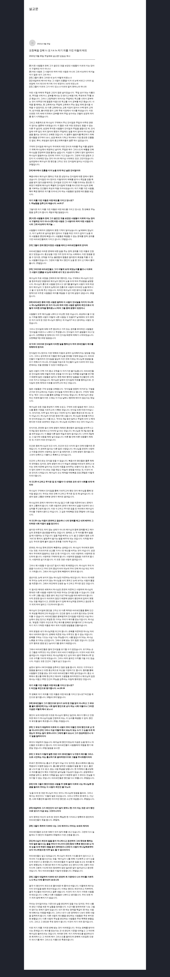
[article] (62, 501)
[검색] (118, 10)
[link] (33, 20)
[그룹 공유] (139, 10)
